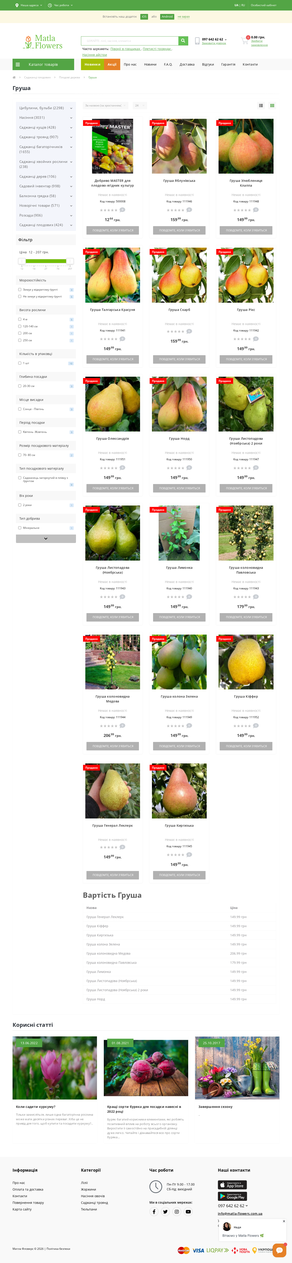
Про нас (130, 64)
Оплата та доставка (28, 1189)
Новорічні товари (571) (39, 205)
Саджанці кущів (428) (37, 127)
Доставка (187, 64)
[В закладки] (137, 122)
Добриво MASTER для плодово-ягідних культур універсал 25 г (112, 185)
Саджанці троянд (94, 1202)
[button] (29, 5)
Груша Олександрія (112, 438)
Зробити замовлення (259, 43)
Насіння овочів (93, 1196)
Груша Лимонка (179, 567)
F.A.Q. (168, 64)
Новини (150, 64)
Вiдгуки (208, 64)
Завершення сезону (215, 1106)
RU (243, 5)
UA (236, 5)
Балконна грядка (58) (37, 195)
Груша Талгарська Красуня (112, 309)
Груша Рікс (246, 309)
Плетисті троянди (157, 49)
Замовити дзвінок (214, 43)
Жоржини (88, 1189)
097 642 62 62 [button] (231, 1205)
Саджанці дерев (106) (37, 176)
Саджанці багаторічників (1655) (41, 149)
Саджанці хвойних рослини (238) (43, 164)
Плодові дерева (69, 77)
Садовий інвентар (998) (39, 186)
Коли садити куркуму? (35, 1106)
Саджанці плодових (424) (41, 224)
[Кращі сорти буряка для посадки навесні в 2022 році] (146, 1067)
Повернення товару (28, 1202)
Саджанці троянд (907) (38, 137)
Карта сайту (22, 1209)
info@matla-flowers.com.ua (240, 1213)
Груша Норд (179, 438)
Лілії (84, 1183)
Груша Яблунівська (179, 180)
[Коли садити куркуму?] (55, 1067)
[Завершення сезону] (237, 1067)
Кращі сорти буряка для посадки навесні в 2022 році (144, 1109)
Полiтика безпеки (58, 1249)
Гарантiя (228, 64)
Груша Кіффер (246, 696)
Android (167, 17)
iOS (144, 17)
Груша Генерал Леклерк (112, 825)
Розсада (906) (30, 215)
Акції (112, 64)
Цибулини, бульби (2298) (41, 108)
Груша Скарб (179, 309)
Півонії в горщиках (125, 49)
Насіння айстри (94, 55)
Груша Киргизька (179, 825)
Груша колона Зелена (179, 696)
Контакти (250, 64)
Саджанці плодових (37, 77)
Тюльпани (89, 1209)
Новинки (92, 64)
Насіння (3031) (31, 117)
